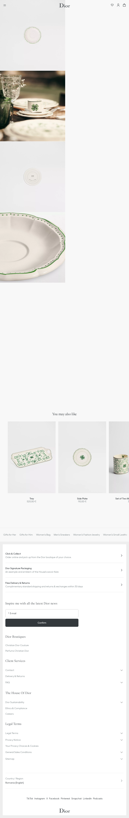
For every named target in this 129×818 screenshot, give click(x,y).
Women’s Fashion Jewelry (86, 534)
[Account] (118, 5)
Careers (9, 713)
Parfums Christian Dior (17, 650)
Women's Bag (43, 534)
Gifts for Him (26, 534)
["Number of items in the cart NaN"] (124, 5)
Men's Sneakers (62, 534)
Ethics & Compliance (16, 708)
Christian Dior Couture (17, 645)
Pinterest (65, 798)
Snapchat (76, 798)
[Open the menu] (6, 5)
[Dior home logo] (64, 5)
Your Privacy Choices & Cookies (21, 746)
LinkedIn (87, 798)
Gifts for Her (9, 534)
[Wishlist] (112, 5)
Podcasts (97, 798)
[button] (32, 35)
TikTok (30, 798)
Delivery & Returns (15, 676)
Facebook (54, 798)
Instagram (39, 798)
